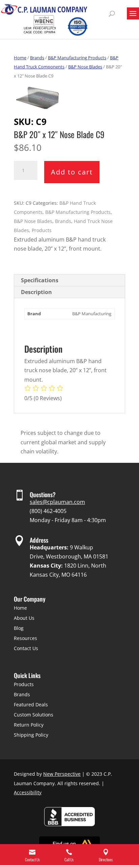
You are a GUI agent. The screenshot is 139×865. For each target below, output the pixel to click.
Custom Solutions (33, 714)
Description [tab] (36, 292)
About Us (24, 618)
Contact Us (26, 648)
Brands (37, 58)
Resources (25, 638)
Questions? (43, 494)
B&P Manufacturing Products (77, 58)
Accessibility (27, 792)
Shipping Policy (31, 735)
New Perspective (62, 774)
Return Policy (29, 725)
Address (39, 540)
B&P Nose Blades (85, 67)
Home (20, 58)
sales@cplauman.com (57, 502)
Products (42, 230)
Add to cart (72, 172)
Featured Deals (31, 704)
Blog (19, 628)
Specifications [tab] (39, 280)
